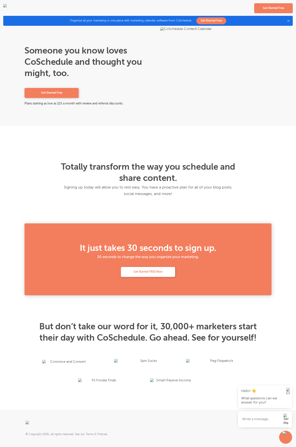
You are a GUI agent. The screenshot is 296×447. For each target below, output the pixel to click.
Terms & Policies (96, 434)
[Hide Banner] (288, 20)
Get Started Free (211, 20)
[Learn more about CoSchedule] (40, 424)
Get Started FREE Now (148, 271)
